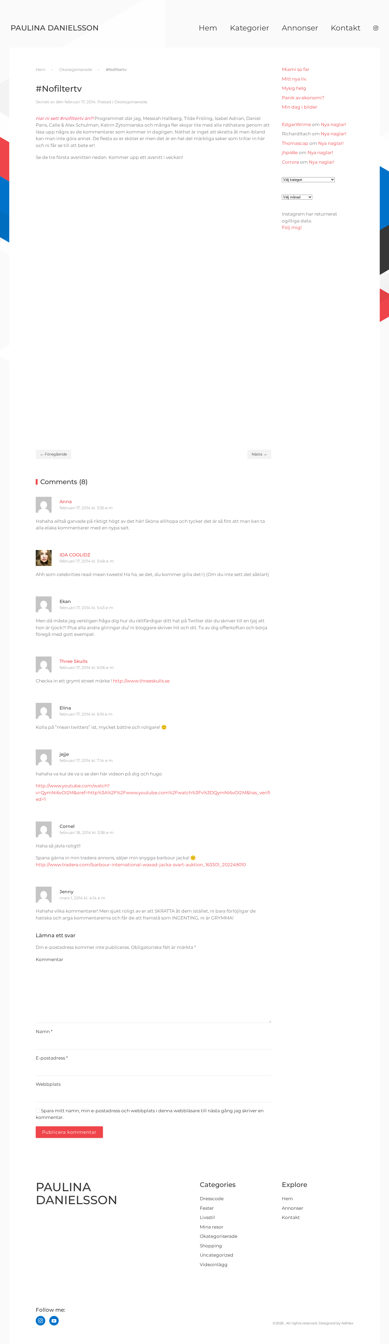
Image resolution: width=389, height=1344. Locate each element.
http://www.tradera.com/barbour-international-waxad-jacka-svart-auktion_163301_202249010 (141, 864)
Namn (44, 1031)
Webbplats (48, 1084)
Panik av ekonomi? (303, 97)
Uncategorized (216, 1255)
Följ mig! (292, 227)
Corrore (290, 162)
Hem (208, 27)
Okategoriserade (130, 101)
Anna (66, 501)
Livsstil (207, 1217)
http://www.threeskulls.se (141, 681)
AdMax (347, 1323)
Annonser (300, 27)
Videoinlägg (214, 1264)
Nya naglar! (333, 124)
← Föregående (53, 454)
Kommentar (49, 959)
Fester (207, 1208)
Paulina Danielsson (55, 27)
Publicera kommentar (69, 1132)
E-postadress (52, 1058)
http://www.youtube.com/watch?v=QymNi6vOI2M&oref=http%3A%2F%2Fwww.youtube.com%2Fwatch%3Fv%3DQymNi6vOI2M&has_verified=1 (153, 792)
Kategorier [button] (249, 27)
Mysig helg (294, 88)
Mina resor (211, 1227)
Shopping (211, 1245)
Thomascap (295, 143)
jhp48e (290, 152)
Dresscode (212, 1198)
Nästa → (259, 454)
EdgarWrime (296, 124)
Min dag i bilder (299, 107)
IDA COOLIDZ (75, 554)
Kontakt (345, 27)
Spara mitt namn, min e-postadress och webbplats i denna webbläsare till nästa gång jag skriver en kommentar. (150, 1114)
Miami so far (295, 69)
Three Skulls (74, 661)
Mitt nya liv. (294, 79)
